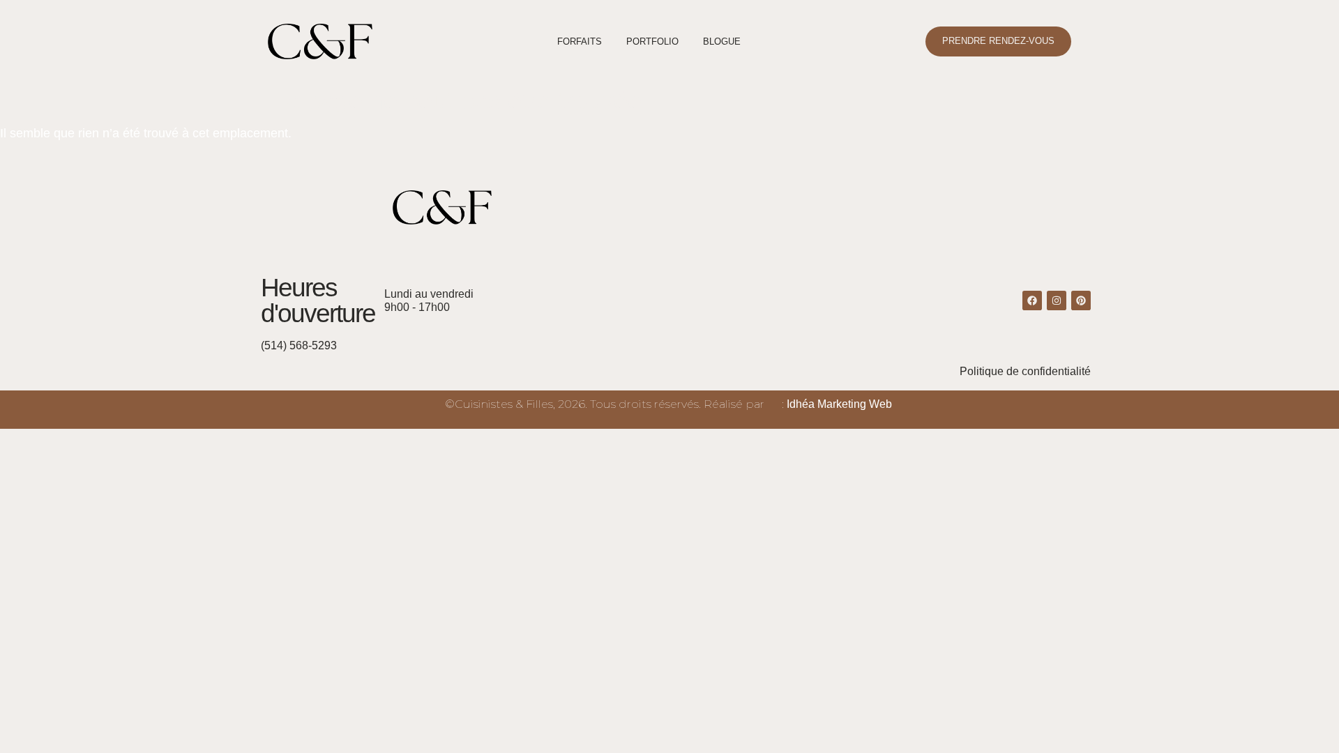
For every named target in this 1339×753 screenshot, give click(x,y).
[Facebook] (1032, 300)
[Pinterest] (1081, 300)
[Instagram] (1056, 300)
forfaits (579, 41)
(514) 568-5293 (299, 345)
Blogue (722, 41)
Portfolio (652, 41)
